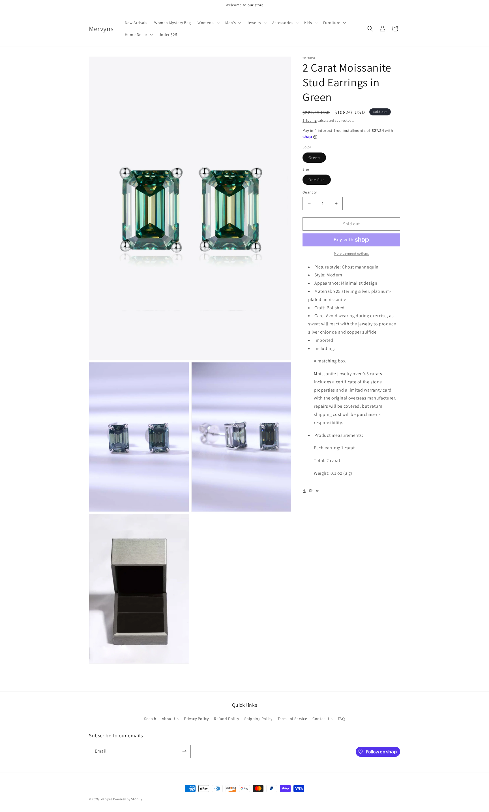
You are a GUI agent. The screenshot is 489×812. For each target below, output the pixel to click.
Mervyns (106, 799)
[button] (208, 23)
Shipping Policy (258, 718)
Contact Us (322, 718)
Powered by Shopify (127, 799)
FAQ (341, 718)
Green (317, 159)
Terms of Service (292, 718)
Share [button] (314, 490)
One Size (319, 181)
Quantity (310, 192)
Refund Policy (226, 718)
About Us (170, 718)
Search (150, 718)
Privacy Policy (196, 718)
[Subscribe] (184, 751)
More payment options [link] (351, 253)
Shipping (310, 120)
